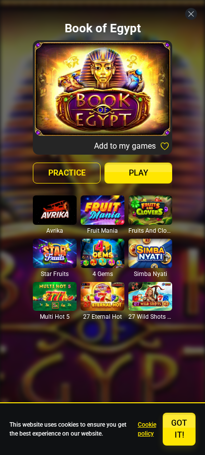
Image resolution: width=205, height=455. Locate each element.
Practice (67, 173)
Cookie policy (147, 429)
